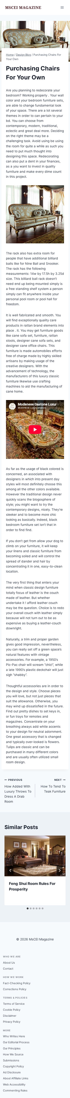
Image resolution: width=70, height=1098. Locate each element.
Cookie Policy (11, 1009)
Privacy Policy (11, 1021)
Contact (8, 968)
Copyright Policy (13, 1066)
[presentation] (35, 856)
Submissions (11, 1060)
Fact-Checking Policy (16, 983)
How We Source (13, 1054)
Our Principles (12, 1048)
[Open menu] (62, 7)
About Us (9, 962)
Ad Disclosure (12, 1072)
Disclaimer (9, 1015)
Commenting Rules (15, 1090)
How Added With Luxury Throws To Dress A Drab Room (17, 790)
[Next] (60, 870)
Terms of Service (14, 1003)
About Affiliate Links (15, 1078)
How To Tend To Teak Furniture (53, 785)
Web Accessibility (14, 1084)
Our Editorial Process (16, 1042)
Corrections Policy (14, 989)
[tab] (28, 908)
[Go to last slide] (10, 870)
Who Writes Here (14, 1036)
